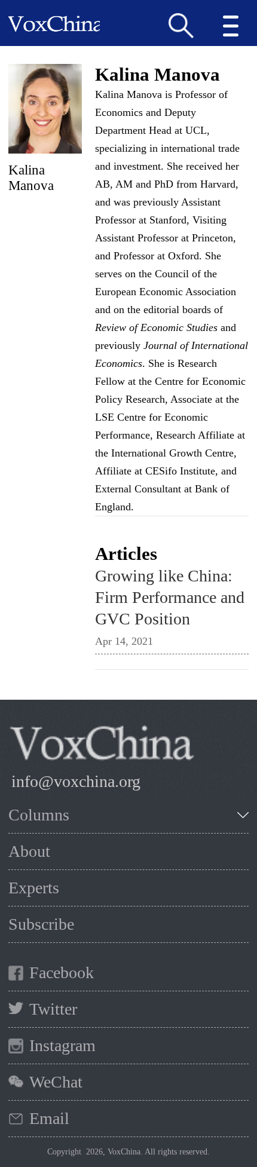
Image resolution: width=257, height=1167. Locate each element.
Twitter (53, 1009)
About (29, 851)
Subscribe (41, 924)
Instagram (62, 1045)
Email (49, 1118)
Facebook (61, 972)
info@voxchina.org (75, 781)
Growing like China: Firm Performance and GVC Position (169, 597)
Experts (33, 887)
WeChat (55, 1082)
